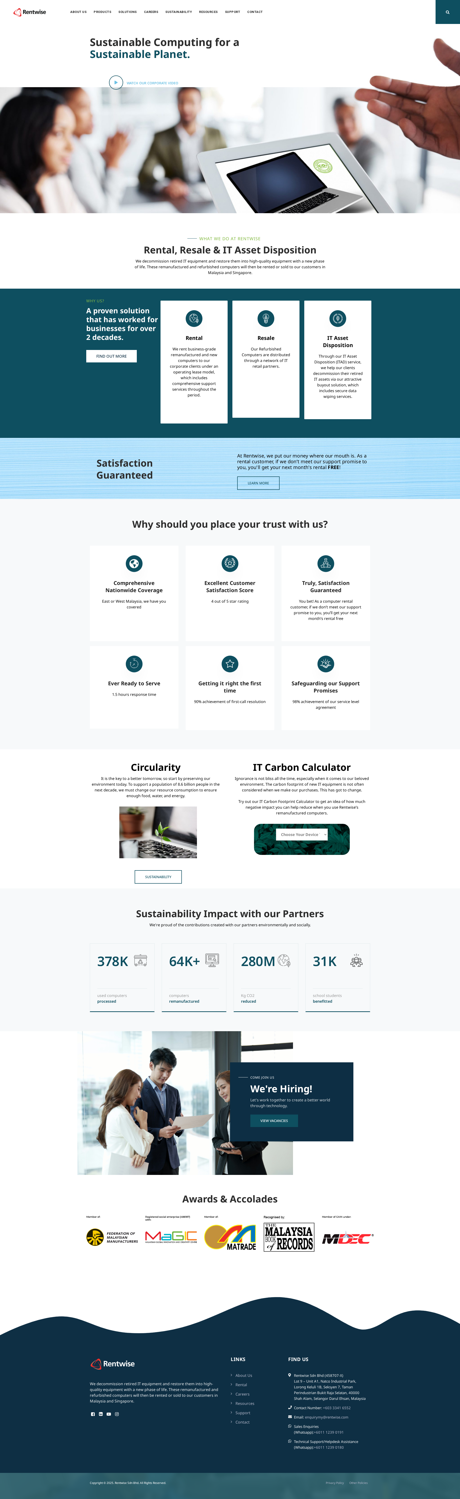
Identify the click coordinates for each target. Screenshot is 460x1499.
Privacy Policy (335, 1483)
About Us (78, 12)
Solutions (127, 12)
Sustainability (178, 12)
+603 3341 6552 (337, 1407)
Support (232, 12)
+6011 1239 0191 (329, 1432)
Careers (151, 12)
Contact (255, 12)
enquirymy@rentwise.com (326, 1417)
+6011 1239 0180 (329, 1447)
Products (102, 12)
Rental (241, 1384)
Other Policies (358, 1483)
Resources (208, 12)
